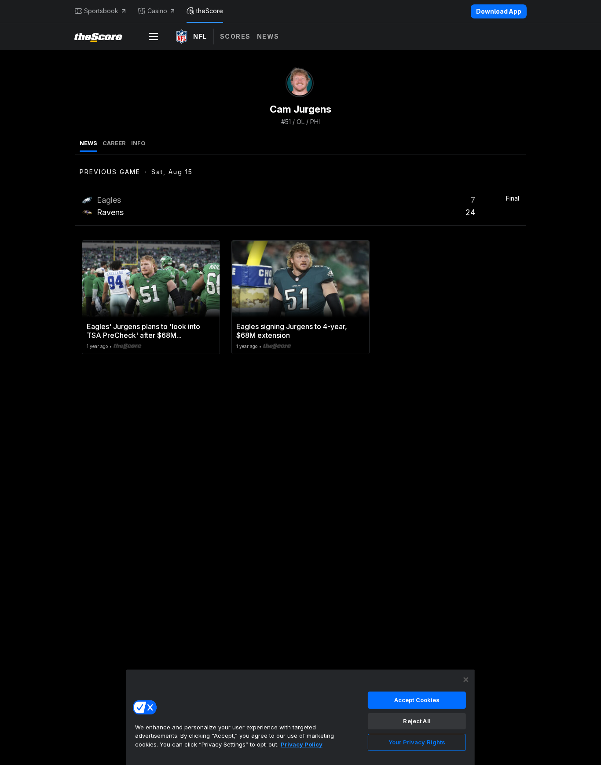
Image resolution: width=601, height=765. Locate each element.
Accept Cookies (417, 699)
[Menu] (153, 36)
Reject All (416, 721)
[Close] (466, 679)
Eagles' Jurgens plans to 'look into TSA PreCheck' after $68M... (143, 331)
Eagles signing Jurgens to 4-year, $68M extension (291, 331)
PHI (315, 121)
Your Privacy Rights (416, 742)
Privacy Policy (301, 744)
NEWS (88, 142)
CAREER (114, 142)
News (268, 36)
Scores (235, 36)
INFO (138, 142)
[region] (300, 717)
